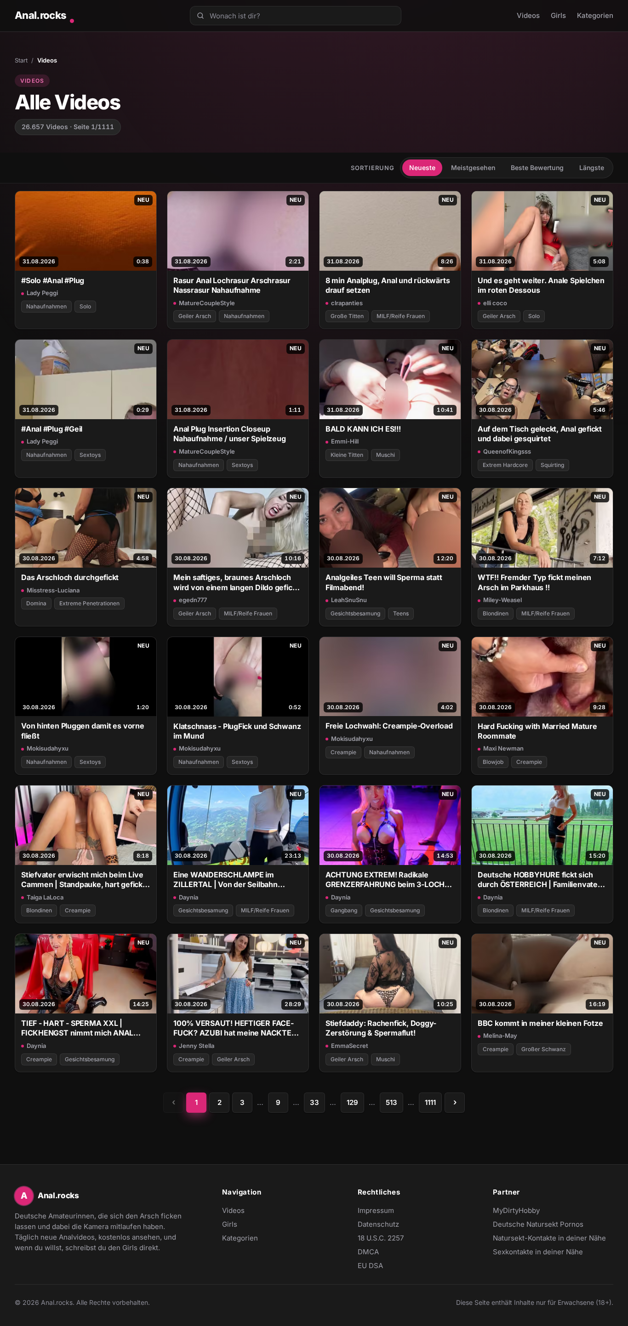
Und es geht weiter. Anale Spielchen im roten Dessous (541, 285)
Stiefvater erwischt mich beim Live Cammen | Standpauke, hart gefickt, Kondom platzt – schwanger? (84, 880)
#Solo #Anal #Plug (52, 280)
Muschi (385, 454)
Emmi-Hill (345, 441)
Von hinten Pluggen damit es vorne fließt (82, 730)
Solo (85, 306)
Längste (591, 167)
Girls (558, 15)
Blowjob (493, 761)
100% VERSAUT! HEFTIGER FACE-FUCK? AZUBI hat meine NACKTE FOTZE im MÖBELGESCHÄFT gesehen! (233, 1028)
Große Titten (347, 316)
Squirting (552, 464)
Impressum (376, 1210)
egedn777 (193, 599)
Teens (401, 613)
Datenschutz (378, 1224)
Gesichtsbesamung (355, 613)
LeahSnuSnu (349, 599)
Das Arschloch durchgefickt (70, 577)
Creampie (343, 752)
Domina (36, 603)
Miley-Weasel (502, 599)
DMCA (368, 1251)
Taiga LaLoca (45, 897)
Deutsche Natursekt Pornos (538, 1225)
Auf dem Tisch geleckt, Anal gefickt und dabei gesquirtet (540, 433)
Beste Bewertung (537, 167)
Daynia (188, 897)
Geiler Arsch (194, 316)
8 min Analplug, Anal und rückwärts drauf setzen (387, 285)
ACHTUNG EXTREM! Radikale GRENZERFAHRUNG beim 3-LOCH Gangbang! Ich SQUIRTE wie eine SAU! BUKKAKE (385, 880)
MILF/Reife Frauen (401, 316)
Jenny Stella (196, 1045)
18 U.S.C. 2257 (381, 1238)
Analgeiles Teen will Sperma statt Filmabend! (383, 582)
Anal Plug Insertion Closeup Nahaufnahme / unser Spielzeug (229, 433)
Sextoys (90, 454)
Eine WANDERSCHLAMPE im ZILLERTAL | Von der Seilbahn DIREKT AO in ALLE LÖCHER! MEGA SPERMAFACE (235, 880)
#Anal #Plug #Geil (51, 428)
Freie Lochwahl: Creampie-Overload (389, 725)
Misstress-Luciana (53, 590)
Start (21, 60)
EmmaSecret (349, 1045)
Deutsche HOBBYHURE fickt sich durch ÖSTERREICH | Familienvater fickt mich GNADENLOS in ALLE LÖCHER (539, 880)
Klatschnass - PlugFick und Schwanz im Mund (237, 731)
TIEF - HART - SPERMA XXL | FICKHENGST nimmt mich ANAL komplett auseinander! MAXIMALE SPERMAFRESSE (82, 1028)
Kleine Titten (347, 454)
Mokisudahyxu (48, 748)
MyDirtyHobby (534, 1211)
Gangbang (344, 910)
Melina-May (500, 1035)
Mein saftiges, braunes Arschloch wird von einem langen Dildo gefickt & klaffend (236, 582)
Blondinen (495, 613)
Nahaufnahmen (46, 306)
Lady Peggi (42, 292)
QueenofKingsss (507, 451)
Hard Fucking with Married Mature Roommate (537, 731)
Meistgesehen (473, 167)
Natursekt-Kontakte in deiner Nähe (549, 1239)
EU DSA (370, 1265)
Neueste (422, 167)
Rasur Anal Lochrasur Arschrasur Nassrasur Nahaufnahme (232, 285)
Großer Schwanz (543, 1049)
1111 (430, 1102)
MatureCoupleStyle (207, 303)
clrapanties (347, 303)
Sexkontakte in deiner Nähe (538, 1252)
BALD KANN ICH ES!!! (363, 428)
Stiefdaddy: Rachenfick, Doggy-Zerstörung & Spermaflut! (380, 1028)
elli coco (495, 303)
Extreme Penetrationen (89, 603)
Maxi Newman (503, 748)
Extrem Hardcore (505, 464)
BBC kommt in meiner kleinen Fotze (540, 1023)
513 (391, 1102)
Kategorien (595, 15)
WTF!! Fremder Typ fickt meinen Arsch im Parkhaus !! (534, 582)
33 (314, 1102)
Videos (528, 15)
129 (352, 1102)
